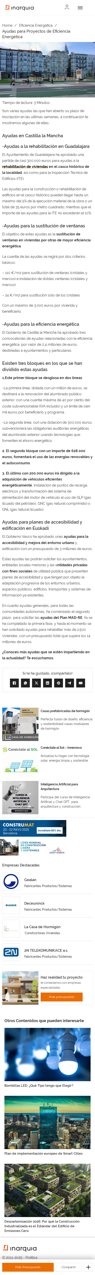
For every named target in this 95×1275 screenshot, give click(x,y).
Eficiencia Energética (36, 25)
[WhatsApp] (25, 683)
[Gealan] (11, 881)
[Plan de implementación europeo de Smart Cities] (47, 1122)
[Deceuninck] (11, 905)
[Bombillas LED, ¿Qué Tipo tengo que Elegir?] (47, 1054)
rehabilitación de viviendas (25, 167)
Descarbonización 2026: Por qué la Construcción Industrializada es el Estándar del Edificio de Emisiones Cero (42, 1226)
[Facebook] (14, 683)
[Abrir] (79, 7)
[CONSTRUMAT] (33, 828)
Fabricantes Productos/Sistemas (48, 886)
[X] (36, 683)
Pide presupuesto (61, 997)
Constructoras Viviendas (42, 933)
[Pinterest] (58, 683)
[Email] (80, 683)
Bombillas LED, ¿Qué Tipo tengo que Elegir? (38, 1086)
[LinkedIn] (47, 683)
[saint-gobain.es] (33, 847)
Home (7, 25)
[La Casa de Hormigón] (11, 928)
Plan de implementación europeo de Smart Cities (43, 1154)
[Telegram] (69, 683)
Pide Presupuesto (28, 1267)
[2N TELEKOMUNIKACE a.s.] (11, 952)
